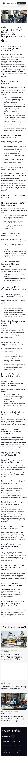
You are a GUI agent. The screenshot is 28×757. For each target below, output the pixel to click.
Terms (14, 752)
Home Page (6, 741)
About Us (5, 752)
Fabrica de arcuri (16, 73)
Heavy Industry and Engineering (6, 27)
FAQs (18, 741)
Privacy (9, 752)
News (13, 741)
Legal (18, 752)
